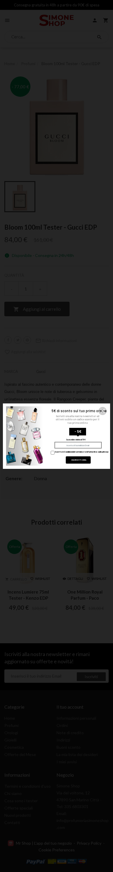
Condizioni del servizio (73, 452)
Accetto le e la (81, 452)
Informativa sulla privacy (97, 452)
